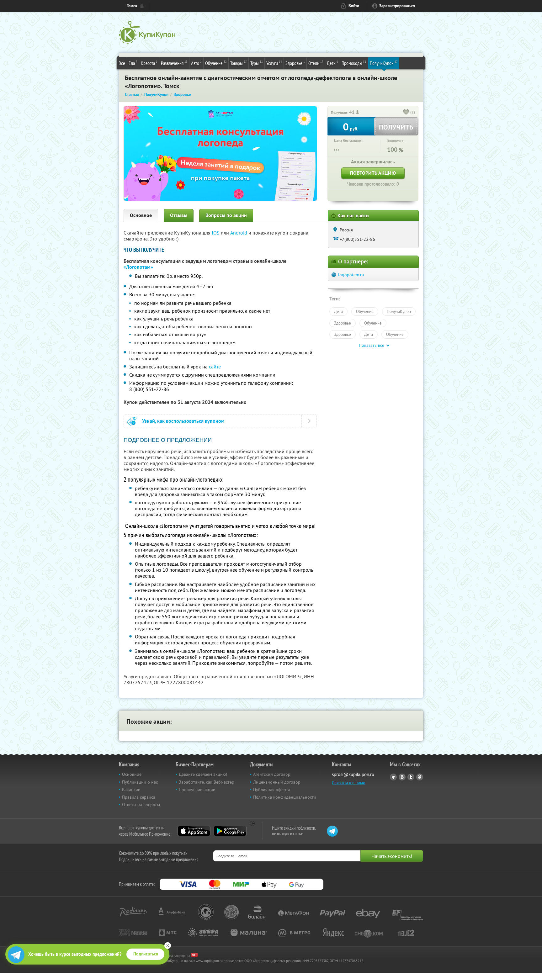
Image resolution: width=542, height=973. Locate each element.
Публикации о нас (140, 782)
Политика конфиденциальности (284, 797)
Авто (196, 63)
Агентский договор (271, 774)
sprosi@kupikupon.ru (353, 774)
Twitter (410, 777)
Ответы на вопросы (141, 804)
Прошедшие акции (197, 789)
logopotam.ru (351, 275)
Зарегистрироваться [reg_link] (397, 5)
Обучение (216, 63)
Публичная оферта (271, 789)
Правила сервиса (138, 797)
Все (122, 63)
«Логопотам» (138, 267)
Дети (332, 63)
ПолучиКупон (384, 63)
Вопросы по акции (226, 215)
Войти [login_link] (353, 5)
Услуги (274, 63)
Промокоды (354, 63)
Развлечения (174, 63)
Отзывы (178, 215)
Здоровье (295, 63)
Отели (315, 63)
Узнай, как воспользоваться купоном (183, 421)
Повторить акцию (373, 173)
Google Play (230, 831)
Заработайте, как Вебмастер (206, 782)
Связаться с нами (348, 782)
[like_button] (406, 112)
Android (239, 233)
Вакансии (131, 789)
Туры (256, 63)
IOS (216, 233)
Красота (149, 63)
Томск (132, 5)
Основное (141, 215)
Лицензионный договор (276, 782)
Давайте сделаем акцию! (203, 774)
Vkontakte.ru (402, 777)
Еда (133, 63)
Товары (238, 63)
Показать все (371, 345)
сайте (215, 366)
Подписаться (145, 954)
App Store (194, 831)
